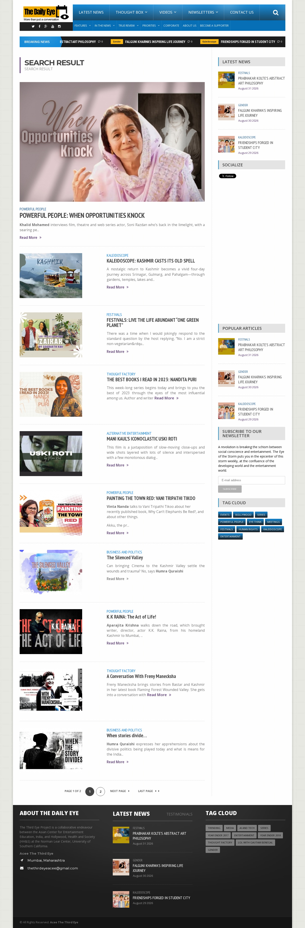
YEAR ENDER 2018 (270, 835)
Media (230, 828)
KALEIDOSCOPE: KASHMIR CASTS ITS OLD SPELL (151, 260)
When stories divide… (127, 735)
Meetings (273, 521)
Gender (107, 41)
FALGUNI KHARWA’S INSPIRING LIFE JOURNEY (145, 41)
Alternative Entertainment (129, 433)
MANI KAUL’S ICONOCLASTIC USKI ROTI (142, 438)
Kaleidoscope (200, 41)
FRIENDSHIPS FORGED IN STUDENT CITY (238, 41)
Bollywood (243, 514)
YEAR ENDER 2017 (218, 835)
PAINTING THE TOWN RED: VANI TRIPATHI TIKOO (151, 498)
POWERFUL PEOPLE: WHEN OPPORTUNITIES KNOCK (82, 215)
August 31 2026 (248, 88)
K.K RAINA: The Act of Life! (131, 616)
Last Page (146, 791)
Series (261, 514)
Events (225, 514)
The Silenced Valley (125, 557)
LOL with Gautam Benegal (255, 842)
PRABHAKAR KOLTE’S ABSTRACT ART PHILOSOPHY (261, 80)
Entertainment (230, 536)
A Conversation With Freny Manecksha (141, 676)
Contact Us (242, 12)
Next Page (118, 791)
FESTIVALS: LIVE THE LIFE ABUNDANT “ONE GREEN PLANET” (153, 322)
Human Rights (248, 529)
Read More (28, 237)
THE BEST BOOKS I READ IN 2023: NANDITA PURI (151, 379)
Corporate (171, 26)
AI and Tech (247, 828)
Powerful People (33, 209)
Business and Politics (124, 552)
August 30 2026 (248, 121)
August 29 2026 (248, 153)
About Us (189, 26)
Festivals (114, 314)
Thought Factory (121, 374)
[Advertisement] (251, 252)
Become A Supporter (214, 26)
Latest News (91, 12)
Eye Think (255, 521)
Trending (214, 828)
